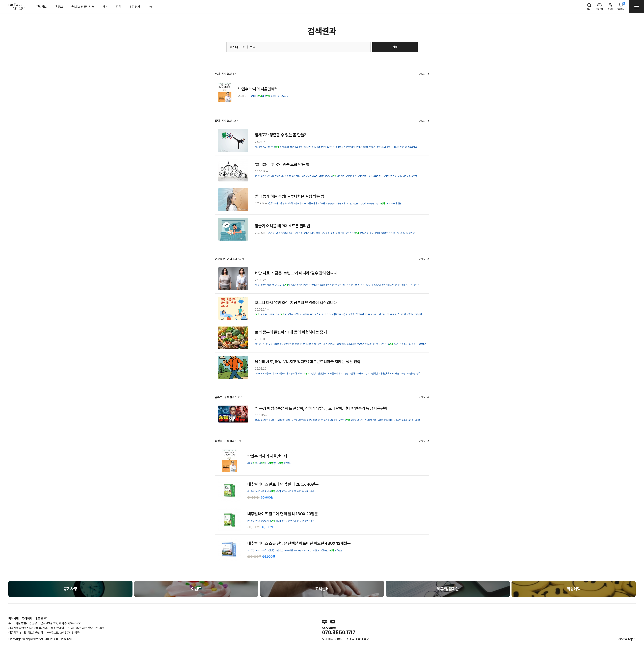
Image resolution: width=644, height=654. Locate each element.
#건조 (320, 420)
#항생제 (331, 344)
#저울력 (252, 463)
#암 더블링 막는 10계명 (309, 146)
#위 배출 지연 (388, 285)
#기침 (417, 420)
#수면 (314, 176)
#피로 (291, 233)
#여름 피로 (336, 314)
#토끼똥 (269, 344)
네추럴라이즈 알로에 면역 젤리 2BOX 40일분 (282, 484)
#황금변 (368, 344)
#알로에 (264, 491)
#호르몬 (321, 203)
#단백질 (385, 314)
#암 (256, 146)
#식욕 (416, 285)
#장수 (270, 146)
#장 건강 (292, 491)
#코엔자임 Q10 (413, 373)
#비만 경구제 (407, 285)
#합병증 (281, 420)
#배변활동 (309, 491)
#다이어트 (413, 344)
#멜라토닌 (350, 146)
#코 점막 (302, 420)
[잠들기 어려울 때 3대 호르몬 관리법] (233, 229)
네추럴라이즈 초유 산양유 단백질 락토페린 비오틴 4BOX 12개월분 (299, 543)
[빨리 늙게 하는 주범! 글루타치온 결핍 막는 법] (233, 199)
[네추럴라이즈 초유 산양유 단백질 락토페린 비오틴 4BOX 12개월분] (229, 549)
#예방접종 (265, 420)
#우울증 (325, 233)
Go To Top (625, 639)
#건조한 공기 (308, 314)
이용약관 (13, 632)
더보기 (422, 73)
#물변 (276, 344)
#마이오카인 (351, 176)
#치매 (377, 233)
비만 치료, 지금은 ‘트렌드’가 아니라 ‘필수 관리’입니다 (296, 273)
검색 (395, 47)
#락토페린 (288, 550)
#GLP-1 (369, 285)
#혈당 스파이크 (328, 146)
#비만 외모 (276, 285)
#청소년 (324, 550)
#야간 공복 (340, 146)
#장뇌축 (406, 176)
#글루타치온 (272, 203)
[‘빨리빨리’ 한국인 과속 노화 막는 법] (233, 170)
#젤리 (278, 491)
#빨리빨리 (275, 176)
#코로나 (284, 96)
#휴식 (414, 176)
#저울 (253, 96)
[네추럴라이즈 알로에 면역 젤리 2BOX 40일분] (229, 490)
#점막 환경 (312, 420)
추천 (151, 6)
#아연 (403, 314)
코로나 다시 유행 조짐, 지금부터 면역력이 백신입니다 (296, 302)
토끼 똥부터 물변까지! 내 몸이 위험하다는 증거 (291, 332)
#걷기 (366, 373)
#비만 (318, 233)
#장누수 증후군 (400, 344)
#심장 (306, 233)
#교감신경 (371, 420)
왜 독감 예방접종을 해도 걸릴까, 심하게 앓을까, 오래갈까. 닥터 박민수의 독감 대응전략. (321, 408)
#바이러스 (325, 314)
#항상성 (285, 146)
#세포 (257, 373)
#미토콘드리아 (390, 176)
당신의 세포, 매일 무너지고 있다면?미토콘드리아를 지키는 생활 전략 (307, 361)
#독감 (257, 420)
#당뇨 (327, 176)
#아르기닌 (397, 233)
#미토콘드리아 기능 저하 (286, 373)
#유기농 (300, 491)
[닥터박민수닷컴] (16, 6)
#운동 (365, 146)
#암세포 (262, 146)
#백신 (290, 314)
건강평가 (135, 6)
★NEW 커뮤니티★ (82, 6)
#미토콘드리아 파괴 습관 (337, 373)
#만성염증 (306, 176)
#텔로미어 (298, 203)
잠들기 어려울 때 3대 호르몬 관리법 (282, 225)
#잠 (270, 233)
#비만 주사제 (348, 285)
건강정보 (41, 6)
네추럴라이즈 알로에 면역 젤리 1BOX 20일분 (282, 513)
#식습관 (314, 285)
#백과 (272, 463)
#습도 (317, 314)
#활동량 (306, 285)
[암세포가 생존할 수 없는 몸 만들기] (233, 140)
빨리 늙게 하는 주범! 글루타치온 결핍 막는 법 (289, 196)
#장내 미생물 (393, 146)
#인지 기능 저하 (337, 233)
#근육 (405, 233)
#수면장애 (283, 233)
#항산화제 (340, 203)
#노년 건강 (286, 176)
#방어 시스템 (291, 420)
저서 (105, 6)
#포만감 (377, 285)
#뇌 (371, 233)
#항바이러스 (389, 420)
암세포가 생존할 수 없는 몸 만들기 (281, 134)
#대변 (261, 344)
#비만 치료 (266, 285)
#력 (260, 96)
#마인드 (340, 176)
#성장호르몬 (386, 233)
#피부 (284, 491)
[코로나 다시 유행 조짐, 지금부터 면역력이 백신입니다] (233, 308)
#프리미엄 (306, 550)
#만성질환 (336, 285)
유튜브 (59, 6)
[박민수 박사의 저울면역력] (224, 92)
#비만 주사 (360, 285)
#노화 (257, 176)
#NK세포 (294, 146)
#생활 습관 (376, 314)
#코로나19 (274, 314)
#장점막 (422, 344)
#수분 (314, 344)
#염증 (355, 203)
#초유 (263, 550)
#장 (281, 344)
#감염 (293, 285)
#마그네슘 (351, 344)
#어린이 (315, 550)
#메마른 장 (300, 344)
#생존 (299, 285)
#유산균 (360, 344)
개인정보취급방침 (32, 632)
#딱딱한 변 (289, 344)
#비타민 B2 (384, 373)
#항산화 (372, 146)
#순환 (411, 420)
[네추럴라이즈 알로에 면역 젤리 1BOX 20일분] (229, 519)
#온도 (341, 420)
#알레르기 (275, 96)
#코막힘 (333, 420)
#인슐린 (412, 233)
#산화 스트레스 (356, 373)
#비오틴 (297, 550)
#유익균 (403, 146)
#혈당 (321, 176)
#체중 (358, 146)
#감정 (312, 373)
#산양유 (271, 550)
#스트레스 (412, 146)
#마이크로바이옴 (365, 176)
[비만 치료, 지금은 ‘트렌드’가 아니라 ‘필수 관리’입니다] (233, 278)
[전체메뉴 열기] (636, 6)
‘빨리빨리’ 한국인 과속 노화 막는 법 (282, 164)
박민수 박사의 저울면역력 (258, 89)
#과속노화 (265, 176)
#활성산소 (381, 146)
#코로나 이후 (325, 285)
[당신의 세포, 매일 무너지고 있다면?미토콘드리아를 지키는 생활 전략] (233, 367)
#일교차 (297, 314)
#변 (256, 344)
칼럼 (118, 6)
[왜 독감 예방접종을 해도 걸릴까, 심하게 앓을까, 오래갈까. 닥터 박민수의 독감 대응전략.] (233, 414)
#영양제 (362, 203)
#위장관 (370, 203)
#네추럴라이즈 (253, 491)
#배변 (308, 344)
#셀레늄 (410, 314)
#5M (400, 176)
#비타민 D (394, 314)
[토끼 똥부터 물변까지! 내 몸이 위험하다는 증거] (233, 337)
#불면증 (298, 233)
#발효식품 (341, 344)
